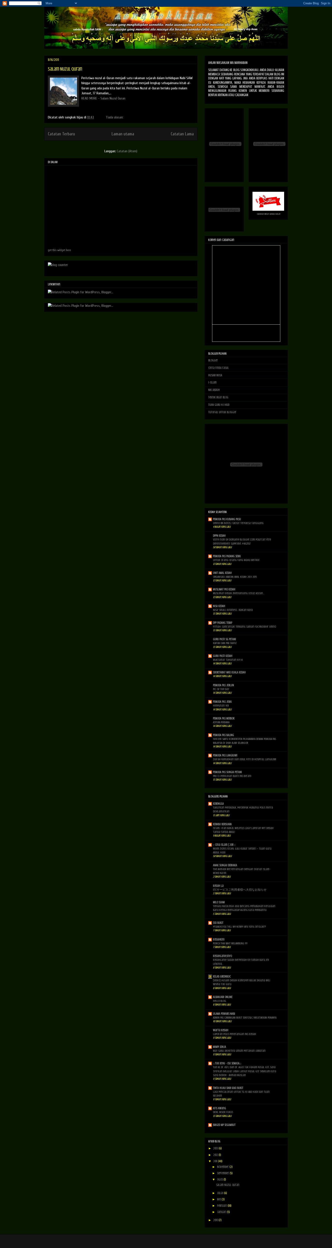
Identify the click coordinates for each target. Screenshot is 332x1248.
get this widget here (59, 250)
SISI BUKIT (218, 922)
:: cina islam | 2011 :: (224, 844)
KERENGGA (218, 803)
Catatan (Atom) (127, 151)
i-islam (212, 382)
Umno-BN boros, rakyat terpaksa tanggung (238, 523)
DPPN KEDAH (219, 535)
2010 (216, 1220)
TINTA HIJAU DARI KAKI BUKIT (228, 1088)
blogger (213, 360)
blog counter (53, 270)
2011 (215, 1161)
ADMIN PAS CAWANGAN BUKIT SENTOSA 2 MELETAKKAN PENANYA (244, 1017)
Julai (220, 1193)
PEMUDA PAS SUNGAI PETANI (227, 772)
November (223, 1167)
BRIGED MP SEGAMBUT (224, 1125)
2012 (216, 1155)
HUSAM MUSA (215, 375)
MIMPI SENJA (219, 1047)
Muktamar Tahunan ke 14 (228, 659)
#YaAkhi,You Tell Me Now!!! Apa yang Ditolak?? (239, 926)
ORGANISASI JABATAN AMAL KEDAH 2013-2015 (235, 576)
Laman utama (123, 134)
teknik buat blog (218, 397)
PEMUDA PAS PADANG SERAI (227, 556)
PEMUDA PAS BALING (223, 735)
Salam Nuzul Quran (65, 69)
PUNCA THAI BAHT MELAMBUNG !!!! (230, 943)
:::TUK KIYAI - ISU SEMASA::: (227, 1063)
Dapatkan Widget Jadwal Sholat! (269, 214)
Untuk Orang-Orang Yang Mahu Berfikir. (236, 560)
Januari (222, 1212)
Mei (219, 1199)
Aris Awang (219, 1108)
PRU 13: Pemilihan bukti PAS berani (232, 776)
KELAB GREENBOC (222, 976)
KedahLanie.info (222, 956)
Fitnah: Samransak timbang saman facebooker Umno (244, 626)
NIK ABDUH (214, 390)
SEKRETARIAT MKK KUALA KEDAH (229, 672)
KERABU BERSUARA (222, 824)
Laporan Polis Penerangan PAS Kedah (234, 1034)
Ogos (220, 1179)
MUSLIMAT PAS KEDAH (224, 589)
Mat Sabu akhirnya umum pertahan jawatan (239, 1050)
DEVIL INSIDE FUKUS (223, 1112)
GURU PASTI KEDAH (222, 656)
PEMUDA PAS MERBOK (224, 718)
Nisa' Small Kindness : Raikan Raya (233, 610)
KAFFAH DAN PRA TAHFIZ (225, 643)
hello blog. (220, 1001)
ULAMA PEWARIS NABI (224, 1013)
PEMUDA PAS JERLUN (223, 685)
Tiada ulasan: (115, 117)
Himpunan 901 (221, 705)
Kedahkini (218, 939)
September (223, 1173)
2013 (216, 1148)
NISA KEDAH (219, 606)
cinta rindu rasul (218, 368)
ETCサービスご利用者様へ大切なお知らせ (240, 889)
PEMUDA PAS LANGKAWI (225, 755)
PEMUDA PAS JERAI (222, 701)
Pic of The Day (221, 689)
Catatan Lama (182, 134)
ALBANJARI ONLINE (222, 997)
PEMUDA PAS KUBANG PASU (227, 519)
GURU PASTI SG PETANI (224, 639)
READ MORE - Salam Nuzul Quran (103, 98)
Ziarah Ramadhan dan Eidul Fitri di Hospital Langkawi (244, 759)
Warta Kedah (220, 1030)
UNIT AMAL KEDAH (222, 573)
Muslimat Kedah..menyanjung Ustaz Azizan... (238, 593)
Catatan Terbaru (61, 134)
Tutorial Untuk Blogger (222, 412)
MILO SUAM (219, 902)
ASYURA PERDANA (221, 722)
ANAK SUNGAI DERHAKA (225, 865)
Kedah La (218, 885)
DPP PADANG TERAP (222, 622)
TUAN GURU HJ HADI (218, 405)
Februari (222, 1205)
